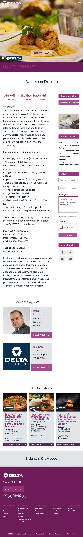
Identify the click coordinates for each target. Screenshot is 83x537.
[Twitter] (70, 252)
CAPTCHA (63, 222)
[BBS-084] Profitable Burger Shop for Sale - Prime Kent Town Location (67, 419)
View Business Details (13, 444)
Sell (4, 511)
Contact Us (74, 505)
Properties (8, 505)
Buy (4, 508)
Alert (4, 516)
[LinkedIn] (62, 258)
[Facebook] (62, 252)
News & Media (23, 522)
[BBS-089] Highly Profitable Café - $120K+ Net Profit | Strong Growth (40, 418)
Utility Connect (40, 514)
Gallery (38, 53)
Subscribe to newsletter (69, 216)
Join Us (55, 514)
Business (21, 511)
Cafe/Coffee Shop (38, 427)
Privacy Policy (72, 534)
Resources (23, 505)
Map (46, 53)
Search (5, 514)
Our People (58, 505)
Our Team (56, 511)
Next (77, 31)
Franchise (21, 514)
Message (63, 195)
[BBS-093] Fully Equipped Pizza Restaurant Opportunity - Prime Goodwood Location (14, 420)
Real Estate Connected (54, 534)
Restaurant (35, 431)
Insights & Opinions (24, 519)
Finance (20, 516)
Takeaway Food (11, 433)
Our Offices (57, 508)
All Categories (23, 508)
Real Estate (39, 508)
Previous (5, 31)
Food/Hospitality (11, 431)
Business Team (38, 348)
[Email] (70, 258)
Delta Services (42, 505)
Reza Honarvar (38, 312)
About (70, 508)
